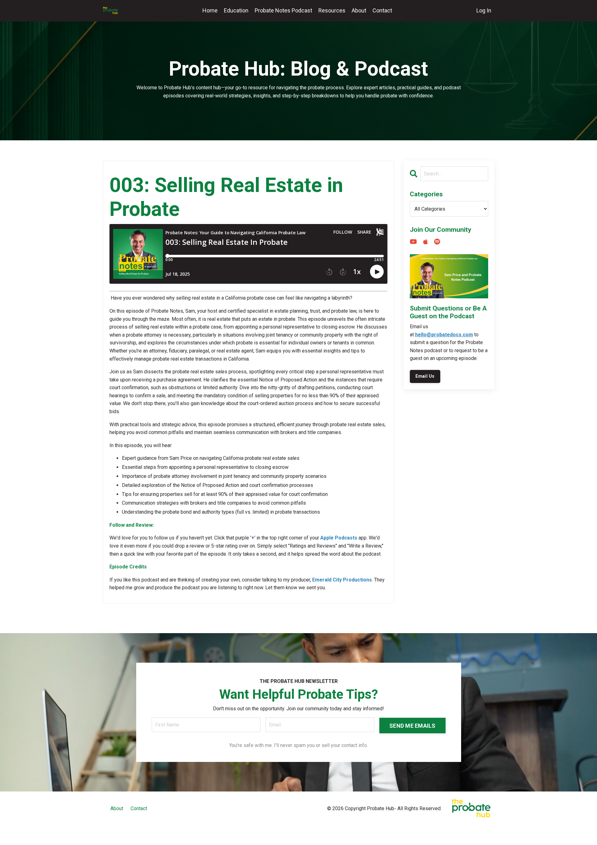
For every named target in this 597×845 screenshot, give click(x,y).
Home (210, 10)
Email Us (425, 376)
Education (236, 10)
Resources (331, 10)
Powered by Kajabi (476, 828)
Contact (382, 10)
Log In (483, 10)
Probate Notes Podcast (283, 10)
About (359, 10)
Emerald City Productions (342, 580)
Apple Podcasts (338, 538)
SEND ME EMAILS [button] (412, 725)
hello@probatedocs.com (444, 335)
